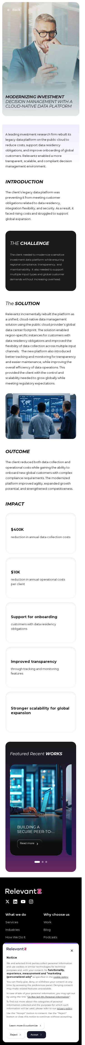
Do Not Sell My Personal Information (48, 996)
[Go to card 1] (37, 862)
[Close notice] (72, 950)
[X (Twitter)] (7, 902)
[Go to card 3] (46, 862)
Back (16, 10)
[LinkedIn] (15, 902)
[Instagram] (31, 902)
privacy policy (64, 1008)
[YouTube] (23, 901)
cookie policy (60, 976)
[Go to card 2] (43, 862)
